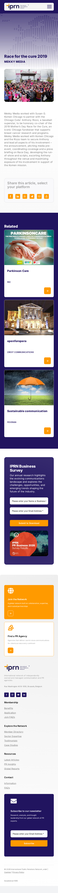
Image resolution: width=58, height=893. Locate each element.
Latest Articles (11, 759)
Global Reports (12, 768)
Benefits (8, 708)
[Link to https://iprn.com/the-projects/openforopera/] (47, 360)
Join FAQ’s (9, 717)
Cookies (7, 872)
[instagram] (12, 695)
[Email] (39, 196)
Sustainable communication (27, 411)
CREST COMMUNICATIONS (20, 352)
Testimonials (10, 740)
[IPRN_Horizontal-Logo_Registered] (17, 5)
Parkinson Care (18, 271)
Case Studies (11, 745)
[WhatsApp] (25, 196)
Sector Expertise (13, 736)
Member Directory (13, 731)
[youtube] (18, 695)
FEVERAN (11, 422)
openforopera (16, 341)
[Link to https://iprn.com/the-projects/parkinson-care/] (47, 290)
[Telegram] (32, 196)
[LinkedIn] (18, 196)
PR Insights (10, 764)
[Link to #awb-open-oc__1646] (49, 6)
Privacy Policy (18, 872)
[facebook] (6, 695)
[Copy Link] (46, 196)
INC (9, 282)
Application (10, 712)
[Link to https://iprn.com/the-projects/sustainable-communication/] (47, 430)
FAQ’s (7, 787)
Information (10, 783)
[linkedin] (24, 695)
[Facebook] (10, 196)
